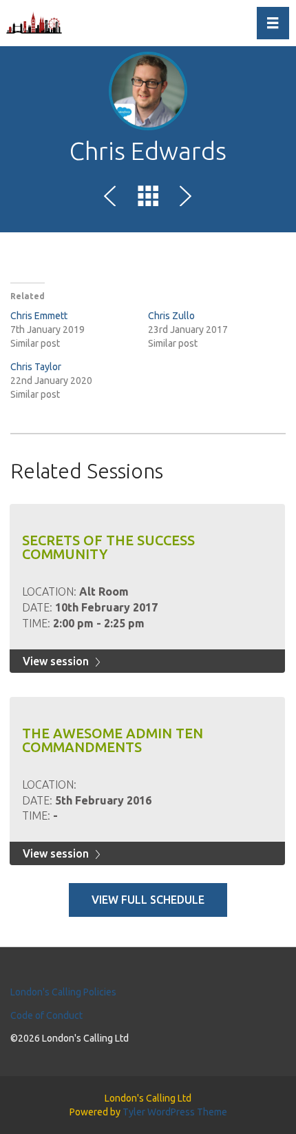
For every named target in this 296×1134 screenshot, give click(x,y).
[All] (148, 198)
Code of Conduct (46, 1015)
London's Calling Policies (63, 992)
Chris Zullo (171, 315)
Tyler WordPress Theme (175, 1111)
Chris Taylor (35, 366)
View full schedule (148, 899)
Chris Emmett (38, 315)
